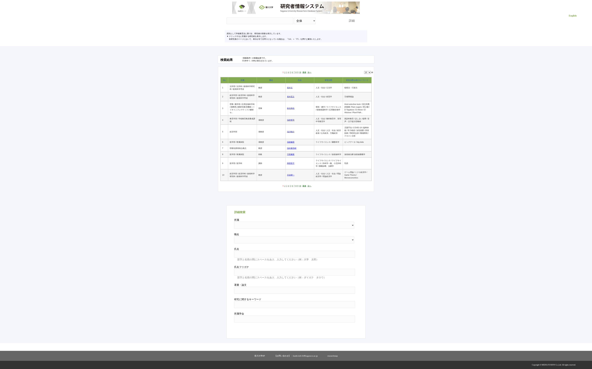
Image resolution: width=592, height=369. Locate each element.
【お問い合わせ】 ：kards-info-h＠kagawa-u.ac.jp (296, 356)
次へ (309, 72)
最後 (304, 72)
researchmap (332, 356)
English (573, 15)
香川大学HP (259, 356)
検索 (329, 20)
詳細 (352, 20)
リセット (347, 329)
